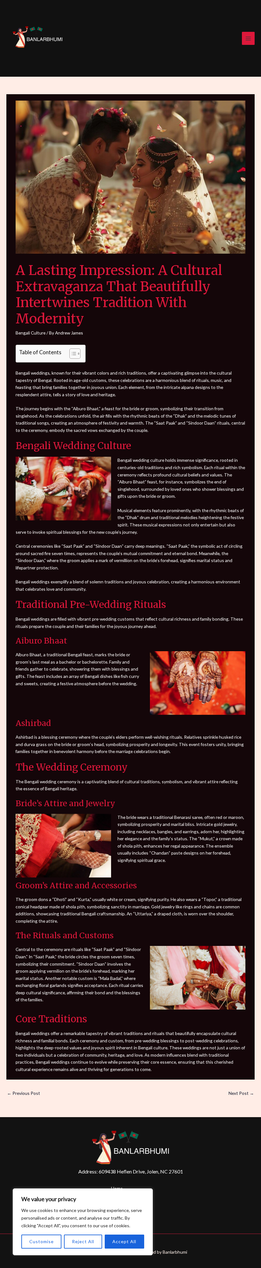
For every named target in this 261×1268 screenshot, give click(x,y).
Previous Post (23, 1093)
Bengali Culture (31, 332)
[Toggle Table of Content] (72, 353)
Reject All (83, 1241)
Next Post (241, 1093)
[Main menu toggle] (248, 38)
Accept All (124, 1241)
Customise (41, 1241)
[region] (83, 1221)
